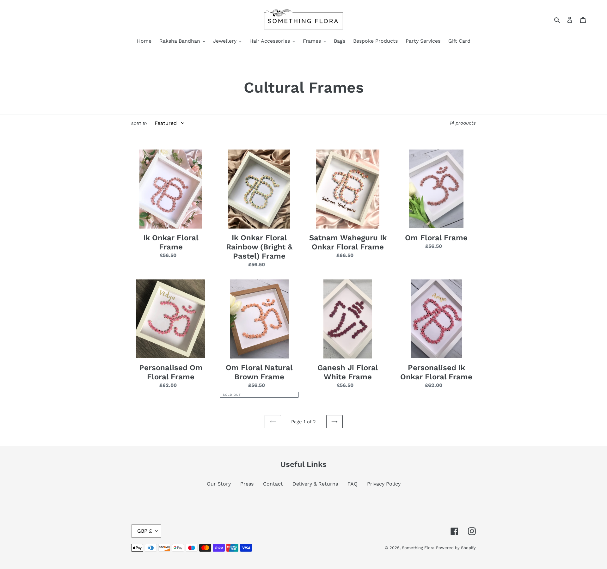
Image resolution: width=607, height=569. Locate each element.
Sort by (139, 123)
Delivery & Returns (315, 484)
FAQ (352, 484)
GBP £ (144, 531)
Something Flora (418, 547)
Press (247, 484)
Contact (273, 484)
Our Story (219, 484)
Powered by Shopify (456, 547)
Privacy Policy (384, 484)
